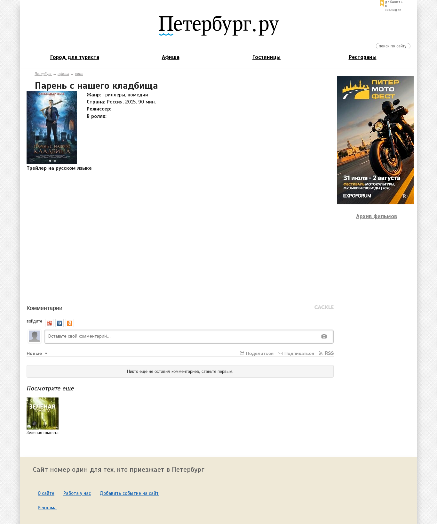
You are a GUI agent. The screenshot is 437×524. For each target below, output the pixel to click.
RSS (328, 353)
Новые (35, 353)
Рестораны (363, 57)
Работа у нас (77, 493)
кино (79, 73)
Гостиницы (266, 57)
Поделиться (259, 353)
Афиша (170, 57)
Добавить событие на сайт (129, 493)
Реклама (47, 508)
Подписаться (298, 353)
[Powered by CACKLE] (324, 307)
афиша (63, 73)
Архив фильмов (376, 216)
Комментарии (44, 307)
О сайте (46, 493)
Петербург (43, 73)
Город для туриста (74, 57)
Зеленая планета (43, 432)
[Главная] (218, 25)
